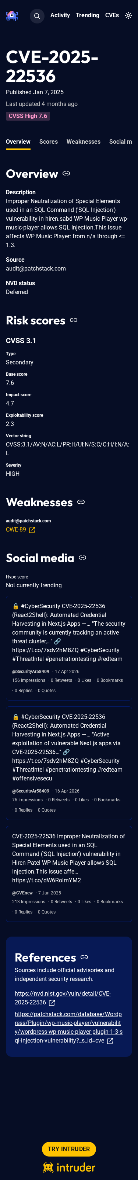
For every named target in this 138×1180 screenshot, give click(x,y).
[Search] (37, 16)
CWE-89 (16, 529)
